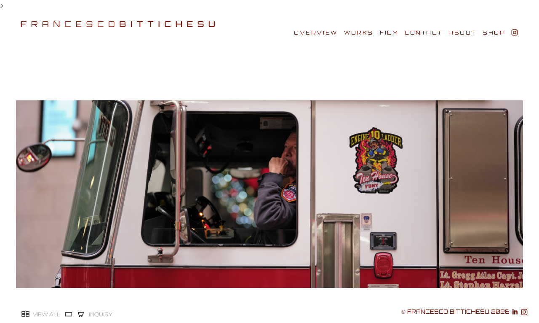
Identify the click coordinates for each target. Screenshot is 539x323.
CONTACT (423, 33)
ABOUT (462, 33)
